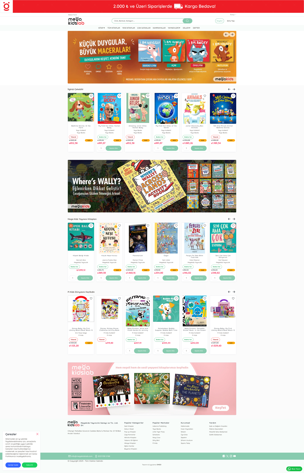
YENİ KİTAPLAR (128, 28)
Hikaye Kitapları (130, 443)
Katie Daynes (109, 130)
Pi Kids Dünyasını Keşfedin (81, 292)
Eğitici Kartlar (129, 446)
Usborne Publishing (159, 426)
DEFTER (196, 28)
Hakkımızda (185, 426)
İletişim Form (72, 15)
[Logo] (76, 21)
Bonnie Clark (194, 260)
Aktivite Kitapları (130, 437)
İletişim (183, 432)
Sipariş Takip (185, 443)
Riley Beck (137, 333)
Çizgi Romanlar (129, 435)
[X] (227, 456)
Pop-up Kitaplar (130, 432)
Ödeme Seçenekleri (216, 429)
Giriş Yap (231, 21)
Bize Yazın (296, 469)
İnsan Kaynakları (187, 429)
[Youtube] (234, 456)
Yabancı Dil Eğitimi (131, 440)
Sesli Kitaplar (129, 426)
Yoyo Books (166, 130)
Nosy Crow (156, 437)
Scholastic (156, 435)
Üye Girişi (184, 435)
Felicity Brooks (223, 260)
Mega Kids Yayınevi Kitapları (82, 219)
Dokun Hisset (129, 429)
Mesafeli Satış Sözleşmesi (218, 432)
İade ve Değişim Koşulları (218, 426)
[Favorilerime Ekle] (91, 96)
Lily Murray (81, 260)
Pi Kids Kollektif (81, 333)
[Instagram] (231, 456)
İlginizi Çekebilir (75, 89)
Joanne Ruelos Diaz (166, 260)
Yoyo (138, 130)
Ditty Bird (156, 440)
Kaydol (220, 21)
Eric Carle (223, 333)
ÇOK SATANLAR (143, 28)
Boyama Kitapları (130, 449)
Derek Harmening (109, 333)
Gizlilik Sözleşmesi (215, 435)
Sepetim (184, 437)
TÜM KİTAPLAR (113, 28)
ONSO (159, 465)
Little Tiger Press (159, 432)
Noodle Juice (137, 260)
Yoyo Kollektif (81, 130)
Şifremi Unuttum (187, 440)
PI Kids (155, 443)
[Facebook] (224, 456)
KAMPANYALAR (159, 28)
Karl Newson (109, 260)
